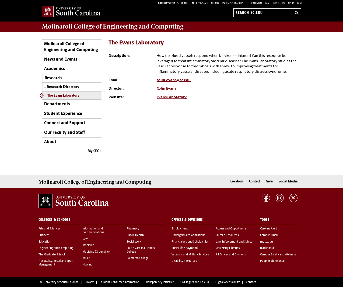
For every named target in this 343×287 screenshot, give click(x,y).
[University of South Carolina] (73, 201)
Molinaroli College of (112, 26)
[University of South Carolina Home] (71, 12)
